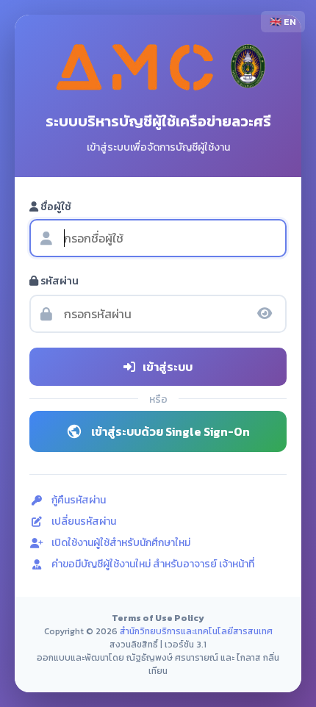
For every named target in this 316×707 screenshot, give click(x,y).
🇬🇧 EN (283, 22)
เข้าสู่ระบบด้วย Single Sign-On (170, 431)
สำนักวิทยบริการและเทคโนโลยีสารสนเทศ (196, 631)
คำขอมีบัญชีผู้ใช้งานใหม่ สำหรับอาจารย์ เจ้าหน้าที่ (152, 564)
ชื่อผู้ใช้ (54, 207)
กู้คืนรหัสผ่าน (78, 500)
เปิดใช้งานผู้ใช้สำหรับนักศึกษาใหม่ (120, 542)
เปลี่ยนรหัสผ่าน (83, 521)
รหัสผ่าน (58, 281)
